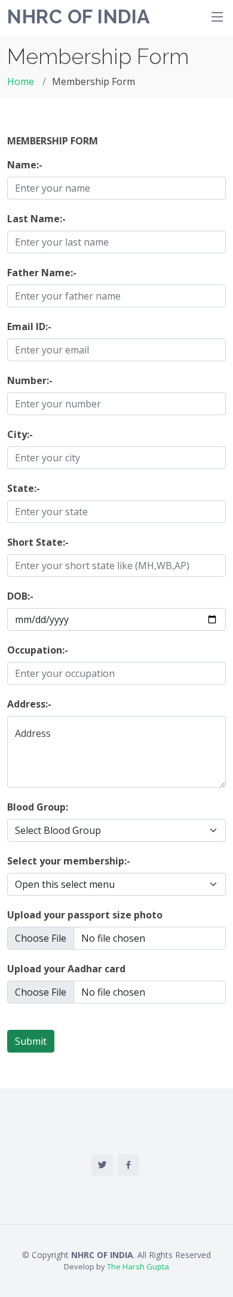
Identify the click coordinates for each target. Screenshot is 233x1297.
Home (20, 81)
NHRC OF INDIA (79, 16)
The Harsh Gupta (138, 1266)
